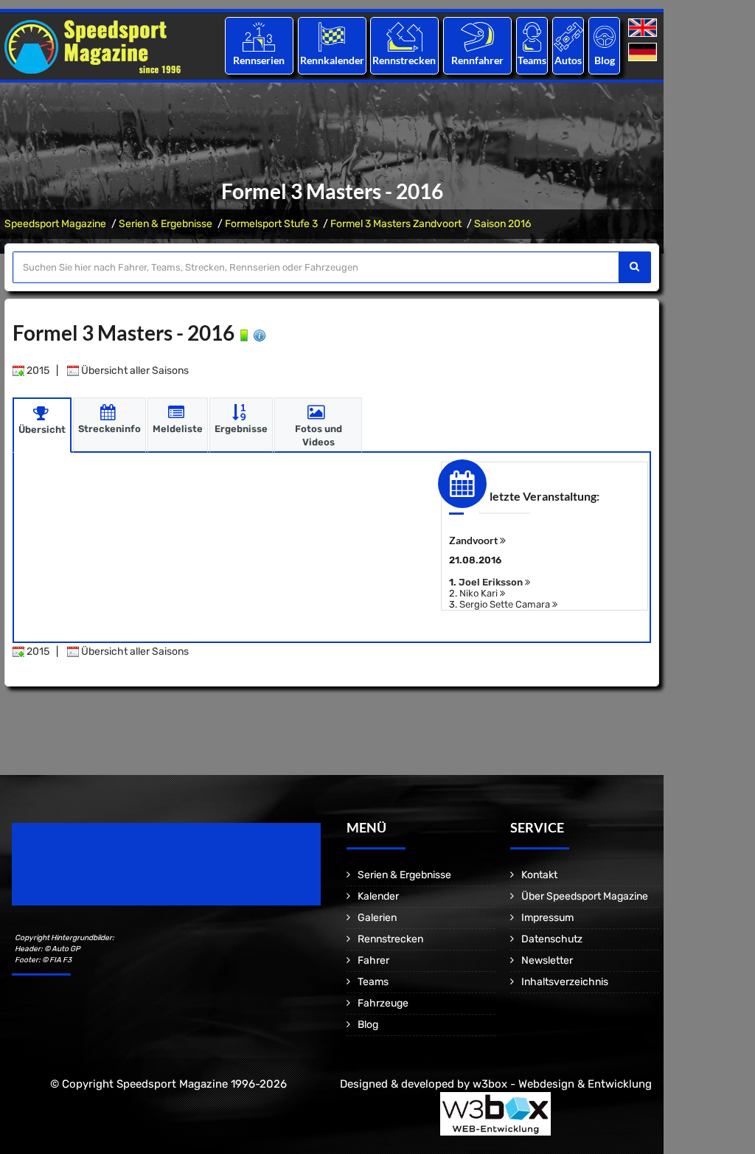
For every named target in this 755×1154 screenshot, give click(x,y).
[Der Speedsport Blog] (605, 36)
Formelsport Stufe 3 (271, 224)
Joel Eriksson (492, 582)
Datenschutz (551, 939)
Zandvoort (474, 540)
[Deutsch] (644, 52)
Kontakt (539, 875)
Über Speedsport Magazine (584, 896)
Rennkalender (331, 60)
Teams (532, 60)
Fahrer (373, 960)
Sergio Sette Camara (505, 604)
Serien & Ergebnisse (165, 224)
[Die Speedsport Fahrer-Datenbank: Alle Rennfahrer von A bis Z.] (477, 36)
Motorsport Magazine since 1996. (96, 874)
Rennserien (259, 60)
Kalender (378, 896)
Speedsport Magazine (55, 224)
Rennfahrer (477, 60)
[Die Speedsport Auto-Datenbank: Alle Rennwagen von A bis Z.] (568, 36)
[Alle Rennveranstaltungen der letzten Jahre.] (332, 36)
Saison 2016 (502, 224)
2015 (36, 370)
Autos (568, 60)
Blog (604, 60)
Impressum (547, 917)
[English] (644, 28)
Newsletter (547, 960)
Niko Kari (479, 593)
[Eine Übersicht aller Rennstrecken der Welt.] (404, 36)
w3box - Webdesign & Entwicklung (562, 1084)
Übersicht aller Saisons (134, 370)
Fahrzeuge (383, 1003)
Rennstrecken (404, 60)
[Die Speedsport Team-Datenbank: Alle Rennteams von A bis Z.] (532, 36)
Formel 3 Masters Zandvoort (396, 224)
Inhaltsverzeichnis (564, 982)
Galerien (377, 917)
